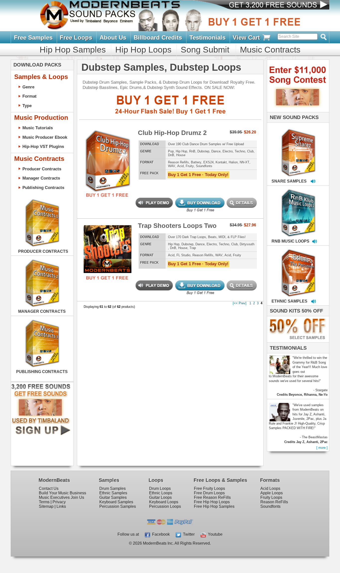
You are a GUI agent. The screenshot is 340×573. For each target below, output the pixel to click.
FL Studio (183, 255)
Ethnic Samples (113, 493)
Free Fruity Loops (209, 488)
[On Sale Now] (297, 341)
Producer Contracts (41, 168)
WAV (171, 166)
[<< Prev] (239, 303)
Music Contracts (270, 49)
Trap (192, 248)
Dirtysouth (247, 244)
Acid (180, 166)
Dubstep (203, 151)
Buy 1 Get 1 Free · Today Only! (198, 174)
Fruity (190, 166)
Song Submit (205, 49)
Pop (171, 151)
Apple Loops (271, 493)
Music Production (41, 117)
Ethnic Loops (160, 493)
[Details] (127, 155)
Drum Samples (112, 488)
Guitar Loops (160, 497)
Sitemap (46, 506)
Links (61, 506)
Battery (196, 162)
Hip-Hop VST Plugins (43, 146)
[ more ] (322, 447)
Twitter (188, 534)
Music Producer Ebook (44, 137)
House (180, 155)
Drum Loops (160, 488)
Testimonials (207, 37)
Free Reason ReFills (212, 497)
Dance (216, 151)
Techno (240, 151)
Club (250, 151)
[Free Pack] (107, 195)
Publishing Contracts (43, 187)
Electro (228, 151)
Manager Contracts (41, 178)
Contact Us (48, 488)
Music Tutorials (37, 127)
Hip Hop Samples (73, 49)
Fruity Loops (271, 497)
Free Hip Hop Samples (214, 506)
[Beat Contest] (297, 111)
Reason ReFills (274, 502)
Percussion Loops (165, 506)
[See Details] (42, 223)
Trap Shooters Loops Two (177, 225)
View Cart (247, 37)
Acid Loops (270, 488)
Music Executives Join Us (61, 497)
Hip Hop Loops (143, 49)
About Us (113, 37)
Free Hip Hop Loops (212, 502)
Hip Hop (181, 151)
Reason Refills (178, 162)
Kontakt (221, 162)
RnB (192, 151)
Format (29, 96)
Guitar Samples (113, 497)
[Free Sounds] (274, 5)
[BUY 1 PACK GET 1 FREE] (107, 155)
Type (27, 105)
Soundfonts (204, 166)
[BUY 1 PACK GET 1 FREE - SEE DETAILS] (298, 147)
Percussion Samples (117, 506)
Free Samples (33, 37)
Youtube (214, 534)
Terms (44, 502)
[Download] (283, 147)
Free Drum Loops (209, 493)
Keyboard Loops (163, 502)
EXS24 (208, 162)
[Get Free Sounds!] (41, 434)
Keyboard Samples (116, 502)
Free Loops (76, 37)
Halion (233, 162)
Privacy (59, 502)
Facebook (160, 534)
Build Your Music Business (62, 493)
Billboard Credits (158, 37)
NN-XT (244, 162)
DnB (171, 155)
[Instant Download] (87, 155)
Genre (28, 86)
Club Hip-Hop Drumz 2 (172, 132)
